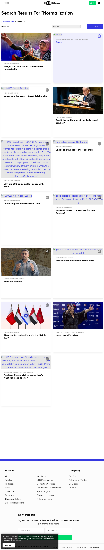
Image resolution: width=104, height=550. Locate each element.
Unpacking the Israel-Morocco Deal (74, 150)
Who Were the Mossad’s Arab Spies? (75, 261)
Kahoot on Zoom (44, 499)
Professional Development (49, 488)
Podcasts (9, 484)
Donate (72, 488)
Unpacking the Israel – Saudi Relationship (25, 96)
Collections (10, 492)
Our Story (73, 476)
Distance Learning (45, 495)
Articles (8, 480)
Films (7, 488)
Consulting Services (46, 484)
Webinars (41, 476)
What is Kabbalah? (13, 281)
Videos (8, 476)
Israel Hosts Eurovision (67, 335)
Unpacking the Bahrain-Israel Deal (22, 204)
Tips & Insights (43, 492)
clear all (21, 21)
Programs (9, 495)
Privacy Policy (68, 547)
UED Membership (45, 480)
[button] (95, 26)
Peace (59, 42)
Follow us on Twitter (78, 480)
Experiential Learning (14, 503)
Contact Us (74, 484)
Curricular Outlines (13, 499)
